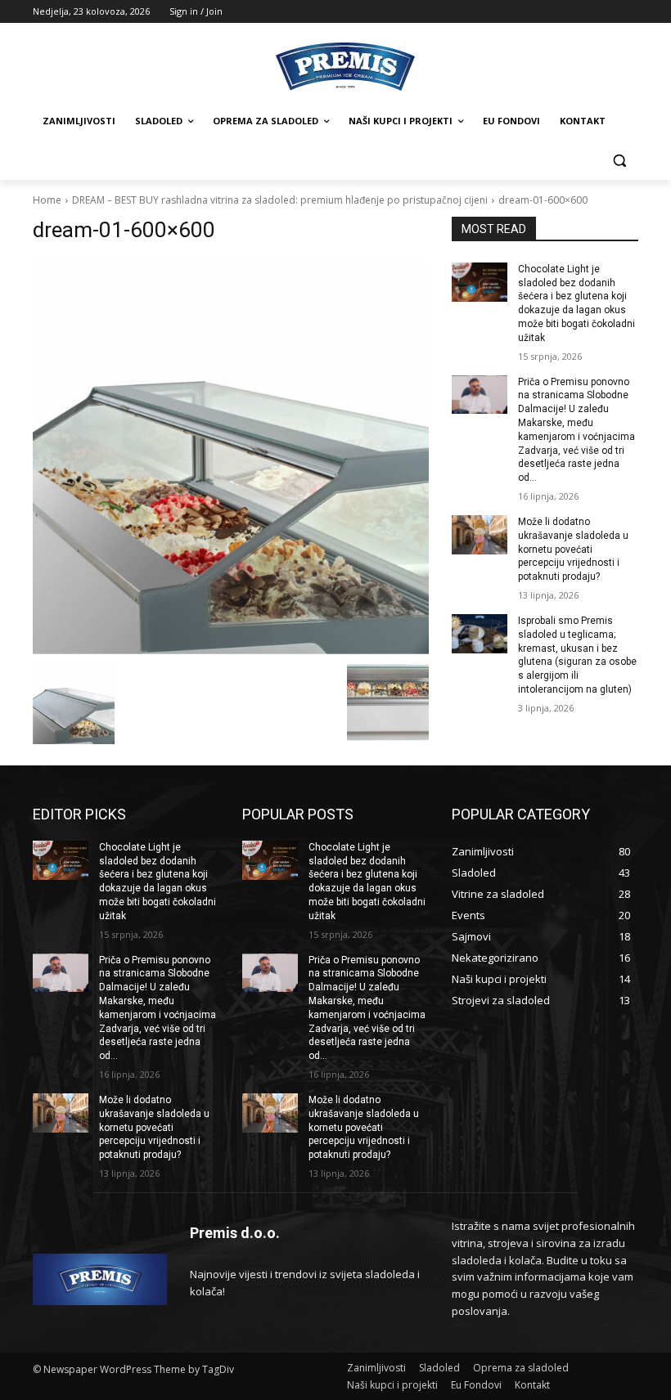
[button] (619, 160)
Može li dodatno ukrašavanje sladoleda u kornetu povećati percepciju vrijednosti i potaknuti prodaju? (573, 549)
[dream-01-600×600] (231, 456)
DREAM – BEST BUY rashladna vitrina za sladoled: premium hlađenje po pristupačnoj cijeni (280, 200)
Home (47, 200)
